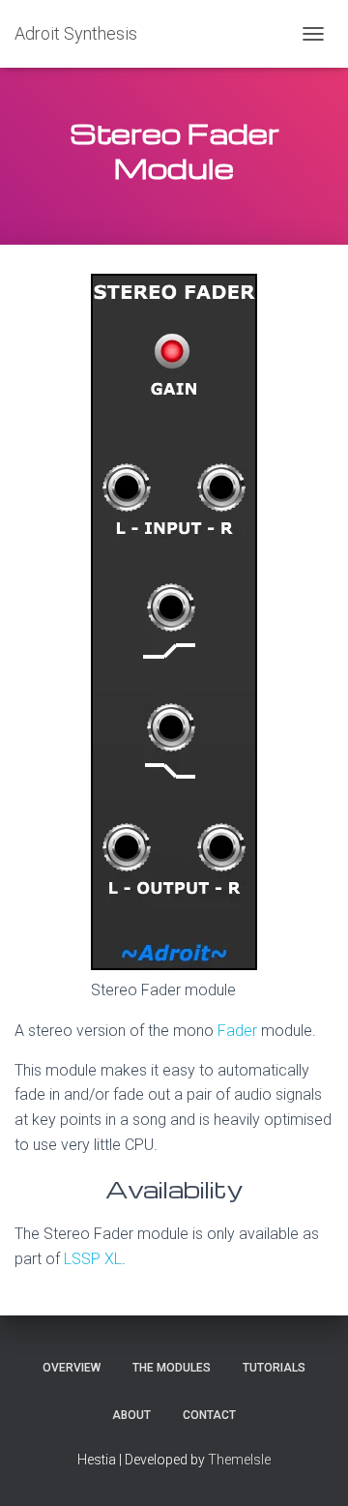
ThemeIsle (239, 1459)
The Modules (171, 1367)
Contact (209, 1415)
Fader (239, 1030)
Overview (72, 1367)
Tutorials (274, 1367)
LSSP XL (93, 1259)
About (131, 1415)
